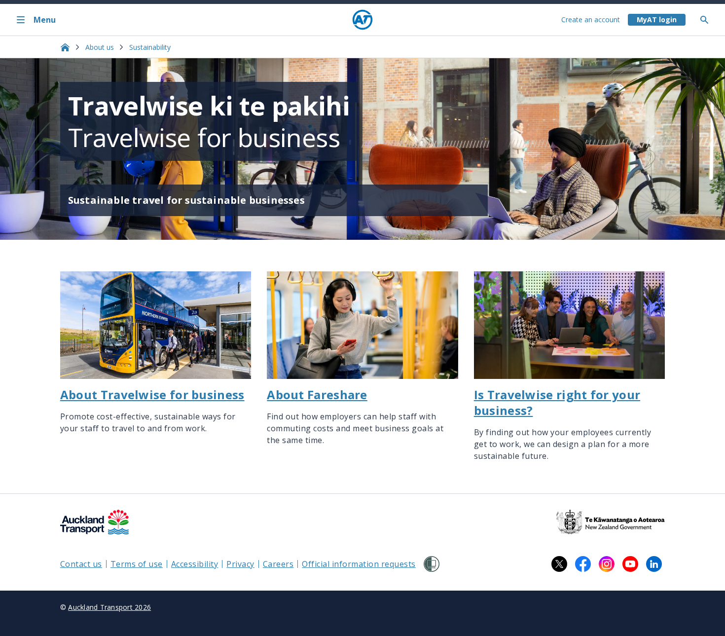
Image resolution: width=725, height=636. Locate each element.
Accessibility (194, 564)
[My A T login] (657, 20)
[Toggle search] (708, 20)
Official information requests (359, 564)
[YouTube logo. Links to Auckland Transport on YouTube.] (630, 564)
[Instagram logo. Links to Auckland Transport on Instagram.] (606, 564)
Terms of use (136, 564)
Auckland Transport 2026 (109, 607)
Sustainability (150, 47)
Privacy (240, 564)
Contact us (81, 564)
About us (99, 47)
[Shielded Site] (431, 564)
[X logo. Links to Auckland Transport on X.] (559, 564)
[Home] (362, 20)
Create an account (590, 19)
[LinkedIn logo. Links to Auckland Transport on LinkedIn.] (654, 564)
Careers (278, 564)
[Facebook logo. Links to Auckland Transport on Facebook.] (583, 564)
